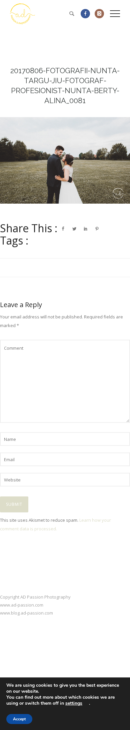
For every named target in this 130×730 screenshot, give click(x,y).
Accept (19, 719)
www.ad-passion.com (21, 605)
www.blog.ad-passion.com (26, 613)
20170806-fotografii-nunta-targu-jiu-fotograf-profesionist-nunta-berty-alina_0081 (65, 85)
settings (73, 703)
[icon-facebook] (87, 13)
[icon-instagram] (99, 13)
